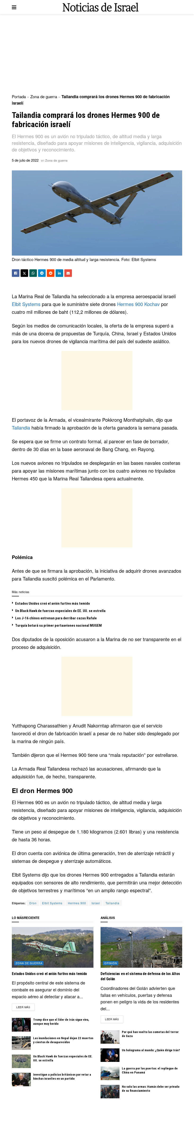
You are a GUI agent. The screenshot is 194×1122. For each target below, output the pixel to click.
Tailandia (21, 427)
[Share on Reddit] (50, 273)
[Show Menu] (14, 7)
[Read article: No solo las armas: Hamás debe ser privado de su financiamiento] (110, 1091)
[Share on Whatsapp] (33, 273)
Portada (19, 96)
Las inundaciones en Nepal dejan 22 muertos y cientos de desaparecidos (63, 1040)
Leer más (25, 1007)
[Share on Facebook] (15, 273)
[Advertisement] (97, 54)
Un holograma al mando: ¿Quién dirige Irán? (151, 1050)
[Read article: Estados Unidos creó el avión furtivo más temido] (52, 947)
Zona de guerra (43, 96)
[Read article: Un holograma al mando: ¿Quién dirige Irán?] (110, 1055)
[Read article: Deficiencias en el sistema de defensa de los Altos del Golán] (141, 947)
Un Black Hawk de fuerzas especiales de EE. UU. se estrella (60, 611)
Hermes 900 (77, 903)
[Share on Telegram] (42, 273)
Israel (96, 903)
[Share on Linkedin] (59, 273)
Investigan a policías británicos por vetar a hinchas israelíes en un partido (62, 1076)
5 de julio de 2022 (25, 160)
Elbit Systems (26, 304)
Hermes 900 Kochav (138, 304)
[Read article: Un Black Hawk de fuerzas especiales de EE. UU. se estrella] (21, 1061)
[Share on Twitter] (24, 273)
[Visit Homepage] (100, 7)
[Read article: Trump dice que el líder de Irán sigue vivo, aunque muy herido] (21, 1024)
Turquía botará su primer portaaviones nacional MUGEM (58, 625)
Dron (33, 903)
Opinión (110, 963)
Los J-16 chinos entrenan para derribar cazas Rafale (56, 618)
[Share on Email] (68, 273)
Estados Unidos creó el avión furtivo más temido (52, 603)
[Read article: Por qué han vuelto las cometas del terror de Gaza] (110, 1037)
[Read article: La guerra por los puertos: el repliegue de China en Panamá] (110, 1073)
